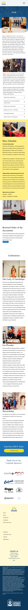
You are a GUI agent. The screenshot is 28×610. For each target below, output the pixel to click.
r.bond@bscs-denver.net (14, 558)
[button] (23, 70)
